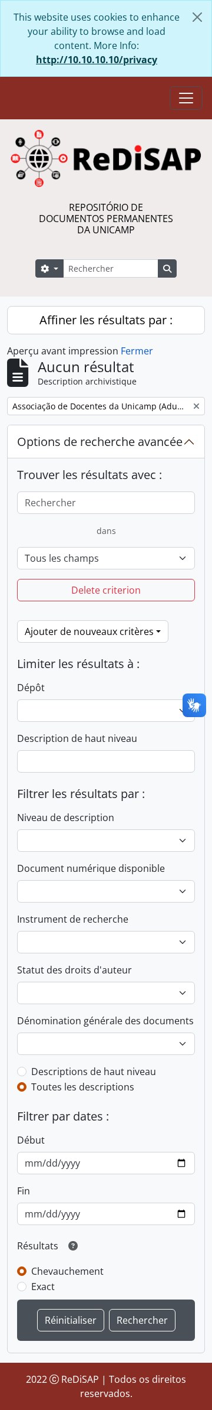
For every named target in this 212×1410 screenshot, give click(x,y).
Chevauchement (67, 1271)
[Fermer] (197, 17)
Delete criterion (106, 590)
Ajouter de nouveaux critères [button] (89, 631)
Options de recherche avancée (100, 442)
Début (31, 1140)
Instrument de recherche (72, 919)
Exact (43, 1286)
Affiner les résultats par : (106, 320)
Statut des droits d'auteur (74, 969)
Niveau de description (65, 817)
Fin (23, 1190)
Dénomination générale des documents (105, 1020)
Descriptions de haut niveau (93, 1071)
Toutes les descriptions (82, 1086)
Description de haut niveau (77, 738)
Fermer (137, 350)
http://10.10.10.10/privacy (96, 59)
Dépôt (31, 687)
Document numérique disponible (91, 868)
